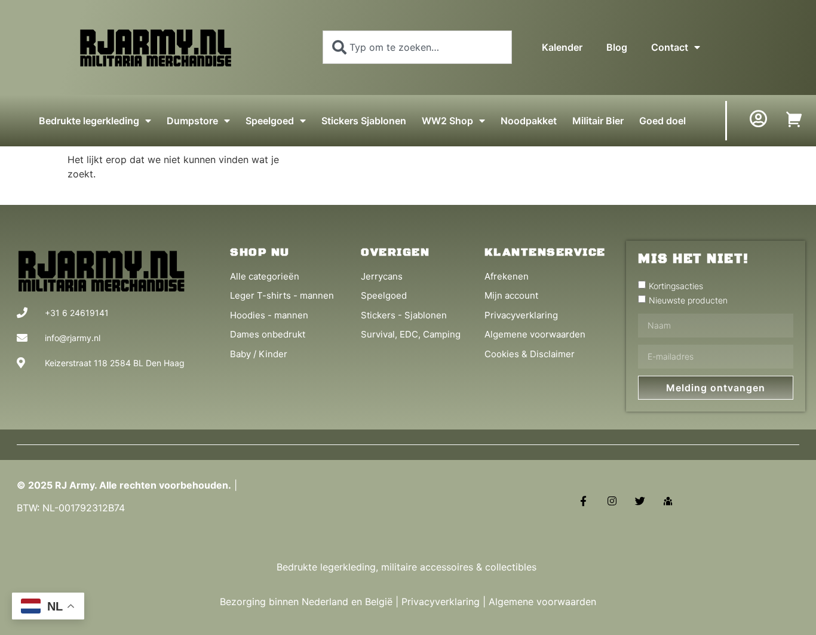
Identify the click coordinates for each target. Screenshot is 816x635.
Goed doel (662, 121)
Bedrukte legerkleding (89, 121)
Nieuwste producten (688, 300)
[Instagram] (611, 501)
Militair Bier (598, 121)
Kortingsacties (676, 285)
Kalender (562, 47)
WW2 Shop (447, 121)
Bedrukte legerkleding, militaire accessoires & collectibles (408, 567)
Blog (616, 47)
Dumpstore (192, 121)
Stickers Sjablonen (363, 121)
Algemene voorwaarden (542, 602)
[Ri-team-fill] (668, 501)
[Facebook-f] (583, 501)
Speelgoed (270, 121)
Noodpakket (529, 121)
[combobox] (417, 47)
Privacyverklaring (440, 602)
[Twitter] (640, 501)
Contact (669, 47)
